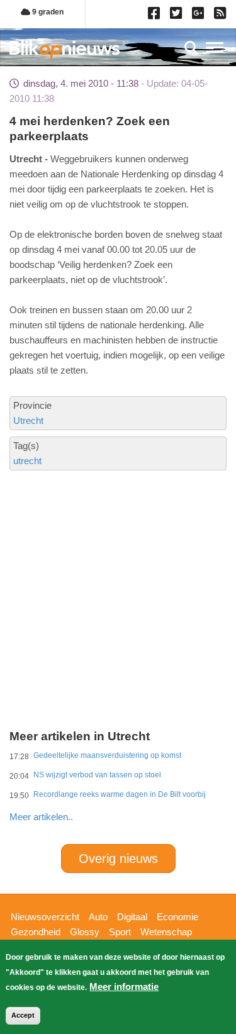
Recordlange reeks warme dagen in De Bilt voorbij (119, 794)
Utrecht (28, 420)
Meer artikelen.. (41, 816)
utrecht (27, 460)
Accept (23, 1015)
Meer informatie (124, 986)
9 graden (47, 12)
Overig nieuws (118, 858)
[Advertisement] (118, 555)
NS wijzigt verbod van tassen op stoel (97, 774)
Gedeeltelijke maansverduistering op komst (107, 755)
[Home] (64, 49)
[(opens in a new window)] (156, 15)
